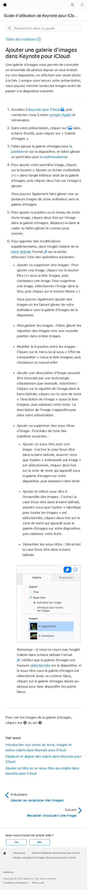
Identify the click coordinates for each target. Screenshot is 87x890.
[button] (72, 5)
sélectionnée (40, 665)
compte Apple (60, 115)
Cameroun (8, 872)
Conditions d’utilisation (15, 882)
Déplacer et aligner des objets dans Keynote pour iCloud (43, 759)
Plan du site (38, 882)
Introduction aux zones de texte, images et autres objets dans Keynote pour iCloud (38, 747)
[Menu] (82, 5)
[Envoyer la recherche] (10, 28)
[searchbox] (43, 28)
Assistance (19, 853)
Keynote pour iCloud (43, 109)
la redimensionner (53, 157)
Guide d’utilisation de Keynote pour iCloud (41, 15)
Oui (16, 842)
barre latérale (21, 252)
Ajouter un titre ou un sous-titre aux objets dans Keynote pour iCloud (42, 770)
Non (39, 842)
